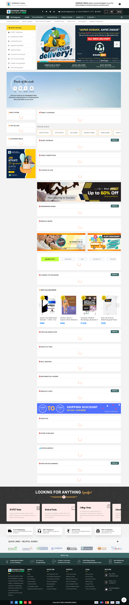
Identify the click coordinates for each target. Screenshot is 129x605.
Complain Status (59, 21)
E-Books (90, 17)
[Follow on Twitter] (46, 11)
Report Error (71, 21)
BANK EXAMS (105, 133)
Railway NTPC (50, 259)
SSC (82, 259)
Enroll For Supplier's (52, 581)
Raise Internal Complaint (43, 21)
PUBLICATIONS (67, 17)
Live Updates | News (32, 586)
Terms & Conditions (90, 589)
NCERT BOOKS (44, 133)
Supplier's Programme (96, 21)
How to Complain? (71, 581)
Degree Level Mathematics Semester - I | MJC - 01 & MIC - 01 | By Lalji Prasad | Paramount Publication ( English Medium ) (48, 319)
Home (27, 17)
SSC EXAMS (74, 133)
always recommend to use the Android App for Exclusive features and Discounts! (94, 4)
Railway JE (97, 259)
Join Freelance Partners (53, 579)
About (29, 574)
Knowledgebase (51, 584)
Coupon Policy (89, 584)
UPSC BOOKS (59, 133)
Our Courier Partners (71, 589)
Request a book (70, 576)
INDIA (99, 11)
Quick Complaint (27, 21)
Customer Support (52, 589)
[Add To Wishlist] (50, 297)
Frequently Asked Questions (35, 589)
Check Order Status (13, 21)
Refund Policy (89, 581)
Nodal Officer (50, 586)
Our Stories (30, 576)
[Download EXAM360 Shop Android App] (50, 11)
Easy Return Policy (90, 579)
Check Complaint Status (72, 586)
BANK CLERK (120, 133)
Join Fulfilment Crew (52, 574)
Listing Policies (31, 581)
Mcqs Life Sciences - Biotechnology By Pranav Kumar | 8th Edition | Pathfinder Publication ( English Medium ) (109, 319)
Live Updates (82, 21)
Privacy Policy (89, 576)
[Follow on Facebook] (42, 11)
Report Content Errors (72, 579)
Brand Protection (90, 586)
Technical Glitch (31, 584)
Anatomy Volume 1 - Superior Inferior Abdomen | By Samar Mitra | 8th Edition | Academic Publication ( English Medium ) (69, 319)
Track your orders (71, 574)
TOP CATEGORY (37, 17)
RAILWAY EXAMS (89, 133)
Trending (67, 259)
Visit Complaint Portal (72, 584)
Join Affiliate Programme (53, 576)
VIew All (115, 140)
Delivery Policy (89, 574)
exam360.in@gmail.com (68, 11)
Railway (113, 259)
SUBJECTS (79, 17)
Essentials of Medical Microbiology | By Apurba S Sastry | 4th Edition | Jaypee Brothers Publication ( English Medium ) (90, 319)
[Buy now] (47, 297)
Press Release (31, 579)
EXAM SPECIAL (52, 17)
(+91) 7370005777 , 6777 (86, 11)
